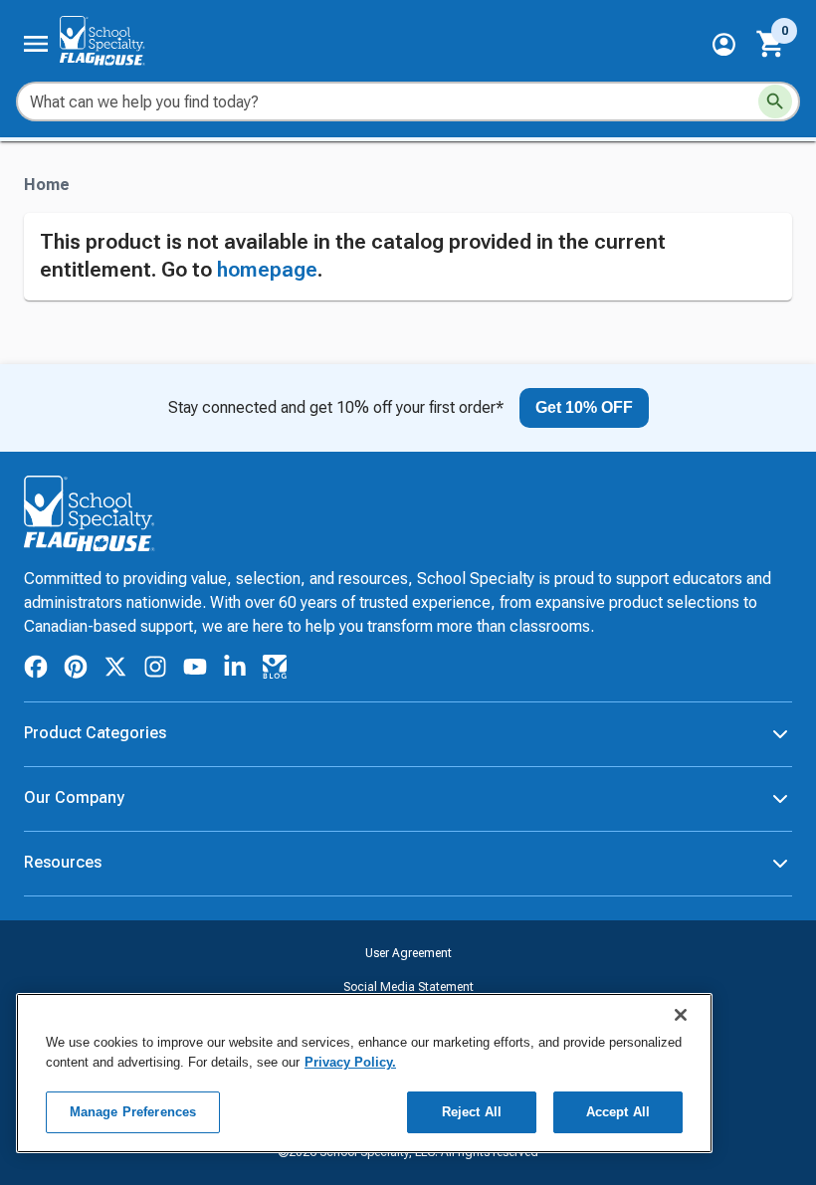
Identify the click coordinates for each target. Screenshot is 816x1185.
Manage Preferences (133, 1111)
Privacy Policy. (350, 1062)
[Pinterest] (76, 670)
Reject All (472, 1111)
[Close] (681, 1015)
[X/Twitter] (115, 670)
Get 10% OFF (584, 407)
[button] (724, 44)
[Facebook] (36, 670)
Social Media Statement (408, 987)
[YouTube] (195, 670)
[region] (364, 1073)
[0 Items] (771, 44)
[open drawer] (36, 44)
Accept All (618, 1111)
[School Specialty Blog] (275, 670)
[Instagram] (155, 670)
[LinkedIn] (235, 670)
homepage (267, 270)
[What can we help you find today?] (775, 101)
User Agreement (408, 953)
